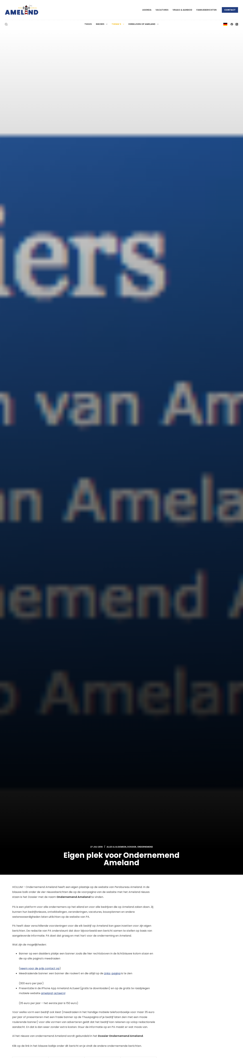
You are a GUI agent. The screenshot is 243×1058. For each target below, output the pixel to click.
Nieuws (100, 24)
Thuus (88, 24)
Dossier (131, 846)
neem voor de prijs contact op (40, 968)
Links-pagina (112, 973)
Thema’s (116, 24)
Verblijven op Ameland (141, 24)
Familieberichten (206, 9)
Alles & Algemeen (116, 846)
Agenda (146, 9)
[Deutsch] (225, 24)
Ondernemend (145, 846)
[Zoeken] (6, 24)
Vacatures (162, 9)
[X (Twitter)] (237, 24)
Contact (230, 9)
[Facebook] (232, 24)
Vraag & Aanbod (182, 9)
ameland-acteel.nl (53, 993)
